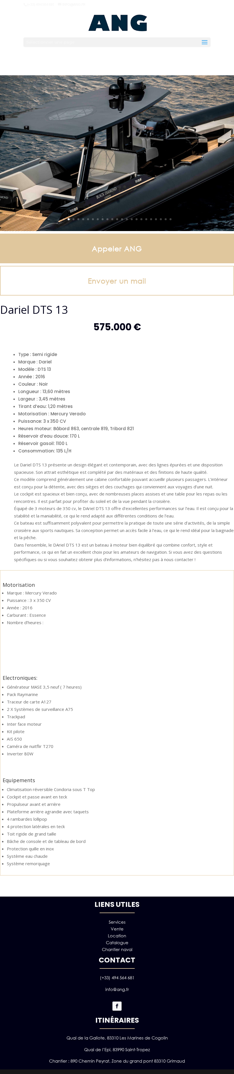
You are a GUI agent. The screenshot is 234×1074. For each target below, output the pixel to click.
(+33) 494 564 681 (117, 977)
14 (127, 219)
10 (107, 219)
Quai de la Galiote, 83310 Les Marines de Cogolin (117, 1038)
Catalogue (117, 942)
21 (161, 219)
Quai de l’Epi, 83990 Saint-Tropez (117, 1049)
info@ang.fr (117, 989)
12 (117, 219)
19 (151, 219)
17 (141, 219)
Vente (117, 929)
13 (122, 219)
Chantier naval (117, 949)
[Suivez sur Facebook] (117, 1006)
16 (137, 219)
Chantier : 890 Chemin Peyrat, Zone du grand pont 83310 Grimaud (117, 1061)
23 (171, 219)
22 (166, 219)
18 (146, 219)
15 (132, 219)
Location (117, 936)
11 (112, 219)
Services (117, 922)
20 (156, 219)
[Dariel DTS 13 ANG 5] (117, 229)
